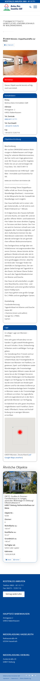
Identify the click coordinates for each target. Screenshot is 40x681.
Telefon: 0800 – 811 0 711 (13, 585)
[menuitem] (29, 7)
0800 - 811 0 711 (29, 1)
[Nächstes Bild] (34, 63)
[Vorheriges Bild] (5, 63)
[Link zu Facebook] (26, 675)
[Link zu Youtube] (32, 675)
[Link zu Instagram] (29, 675)
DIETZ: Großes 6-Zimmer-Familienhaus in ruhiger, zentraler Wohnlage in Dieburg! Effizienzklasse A (19, 500)
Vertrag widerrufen (14, 594)
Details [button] (9, 559)
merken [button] (17, 559)
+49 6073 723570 (12, 126)
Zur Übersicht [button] (9, 45)
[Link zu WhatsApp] (35, 675)
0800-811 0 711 (11, 119)
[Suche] (29, 7)
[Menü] (34, 7)
